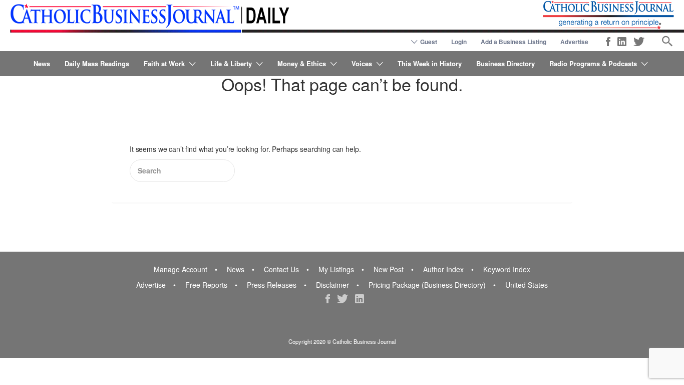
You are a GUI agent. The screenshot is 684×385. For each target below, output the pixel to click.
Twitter (638, 42)
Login (459, 41)
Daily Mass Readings (97, 63)
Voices (362, 63)
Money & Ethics (301, 63)
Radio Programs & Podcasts (593, 63)
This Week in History (430, 63)
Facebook (608, 42)
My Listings (336, 269)
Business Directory (505, 63)
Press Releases (271, 285)
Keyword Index (506, 269)
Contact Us (281, 269)
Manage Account (180, 269)
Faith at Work (164, 63)
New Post (389, 269)
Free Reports (206, 285)
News (42, 63)
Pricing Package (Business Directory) (427, 285)
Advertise (574, 41)
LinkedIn (621, 42)
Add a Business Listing (513, 41)
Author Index (443, 269)
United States (526, 285)
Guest (428, 41)
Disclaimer (332, 285)
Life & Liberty (231, 63)
